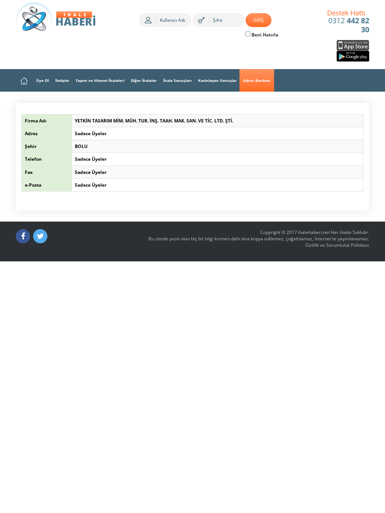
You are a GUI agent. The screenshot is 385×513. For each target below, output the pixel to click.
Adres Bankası (256, 80)
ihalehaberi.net (314, 232)
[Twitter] (40, 236)
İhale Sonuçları (177, 80)
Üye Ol (42, 80)
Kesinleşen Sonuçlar (217, 80)
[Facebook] (23, 236)
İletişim (62, 80)
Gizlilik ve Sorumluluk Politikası (337, 245)
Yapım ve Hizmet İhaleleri (100, 80)
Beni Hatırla (264, 35)
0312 (348, 21)
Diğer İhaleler (144, 80)
